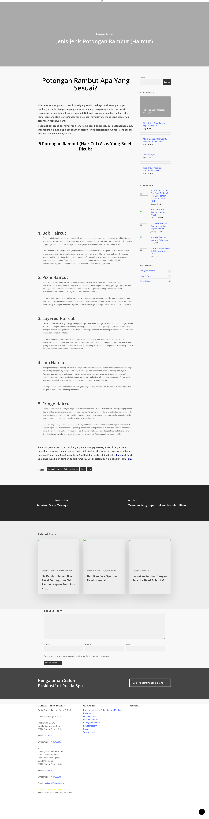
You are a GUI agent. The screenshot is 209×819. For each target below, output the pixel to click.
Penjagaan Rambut (104, 34)
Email (88, 644)
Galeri (86, 729)
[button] (150, 683)
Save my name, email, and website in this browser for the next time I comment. (77, 656)
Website (129, 644)
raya (89, 469)
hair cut (59, 469)
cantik (83, 469)
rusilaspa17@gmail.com (54, 783)
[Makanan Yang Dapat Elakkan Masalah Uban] (156, 503)
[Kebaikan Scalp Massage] (52, 503)
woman (51, 469)
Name (47, 644)
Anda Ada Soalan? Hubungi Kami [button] (52, 789)
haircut (120, 454)
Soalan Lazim (89, 732)
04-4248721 (50, 770)
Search (142, 78)
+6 (54, 742)
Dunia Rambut (89, 716)
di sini (128, 458)
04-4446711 (50, 735)
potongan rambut (71, 469)
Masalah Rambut (146, 276)
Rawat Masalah (146, 281)
